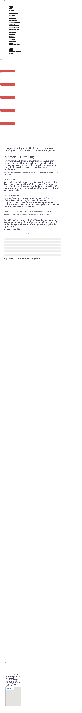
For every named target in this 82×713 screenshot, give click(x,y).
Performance (11, 36)
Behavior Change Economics (14, 44)
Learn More (8, 46)
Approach (11, 7)
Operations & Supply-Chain (14, 22)
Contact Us (11, 53)
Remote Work (11, 10)
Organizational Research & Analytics (13, 17)
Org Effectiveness (12, 32)
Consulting (8, 5)
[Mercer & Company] (8, 0)
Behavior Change (12, 19)
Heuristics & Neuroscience (14, 25)
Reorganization (12, 15)
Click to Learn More (7, 71)
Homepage (8, 55)
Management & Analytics (14, 29)
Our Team (11, 48)
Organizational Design (13, 13)
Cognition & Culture (13, 20)
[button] (6, 57)
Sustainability (9, 12)
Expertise (8, 31)
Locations (11, 50)
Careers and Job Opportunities (15, 51)
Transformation (12, 34)
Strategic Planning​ (12, 41)
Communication (12, 24)
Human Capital (12, 39)
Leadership (11, 43)
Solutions (10, 8)
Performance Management (14, 27)
